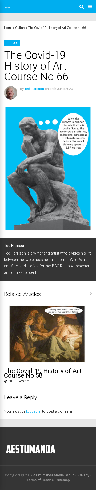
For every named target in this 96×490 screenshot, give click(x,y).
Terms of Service (40, 480)
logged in (33, 411)
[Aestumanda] (7, 10)
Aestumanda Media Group (53, 475)
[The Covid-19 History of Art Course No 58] (48, 362)
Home (8, 28)
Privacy (83, 475)
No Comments (31, 96)
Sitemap (63, 480)
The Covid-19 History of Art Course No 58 (43, 373)
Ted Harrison (34, 89)
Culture (20, 28)
